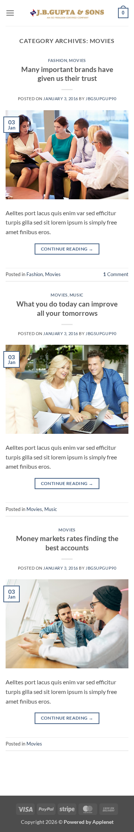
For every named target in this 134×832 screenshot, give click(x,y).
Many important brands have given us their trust (67, 74)
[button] (10, 13)
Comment (115, 274)
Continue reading (67, 249)
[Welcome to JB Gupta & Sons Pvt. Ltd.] (67, 13)
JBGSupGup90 (101, 98)
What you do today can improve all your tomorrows (67, 308)
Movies (77, 60)
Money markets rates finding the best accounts (67, 543)
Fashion (57, 60)
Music (76, 294)
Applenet (103, 822)
